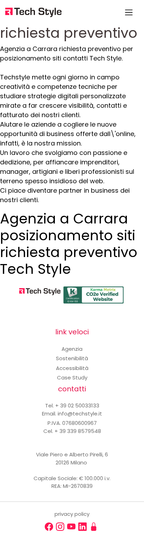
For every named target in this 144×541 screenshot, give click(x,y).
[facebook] (49, 526)
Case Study (72, 377)
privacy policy (72, 514)
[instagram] (60, 526)
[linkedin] (82, 526)
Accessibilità (72, 368)
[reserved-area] (93, 526)
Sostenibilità (72, 358)
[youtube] (71, 526)
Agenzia (72, 349)
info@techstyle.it (80, 413)
